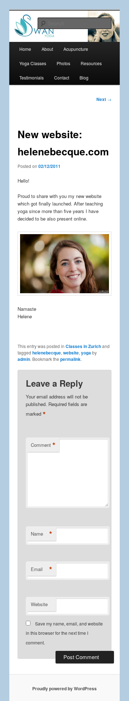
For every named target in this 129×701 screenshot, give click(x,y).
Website (39, 604)
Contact (61, 77)
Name (41, 534)
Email (41, 569)
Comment (43, 445)
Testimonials (31, 77)
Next (103, 99)
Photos (63, 63)
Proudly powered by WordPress (64, 688)
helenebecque (46, 352)
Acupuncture (75, 49)
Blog (84, 77)
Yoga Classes (32, 63)
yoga (86, 352)
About (47, 49)
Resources (91, 63)
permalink (70, 359)
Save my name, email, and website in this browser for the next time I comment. (64, 633)
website (71, 352)
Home (25, 49)
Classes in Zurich (83, 346)
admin (24, 359)
